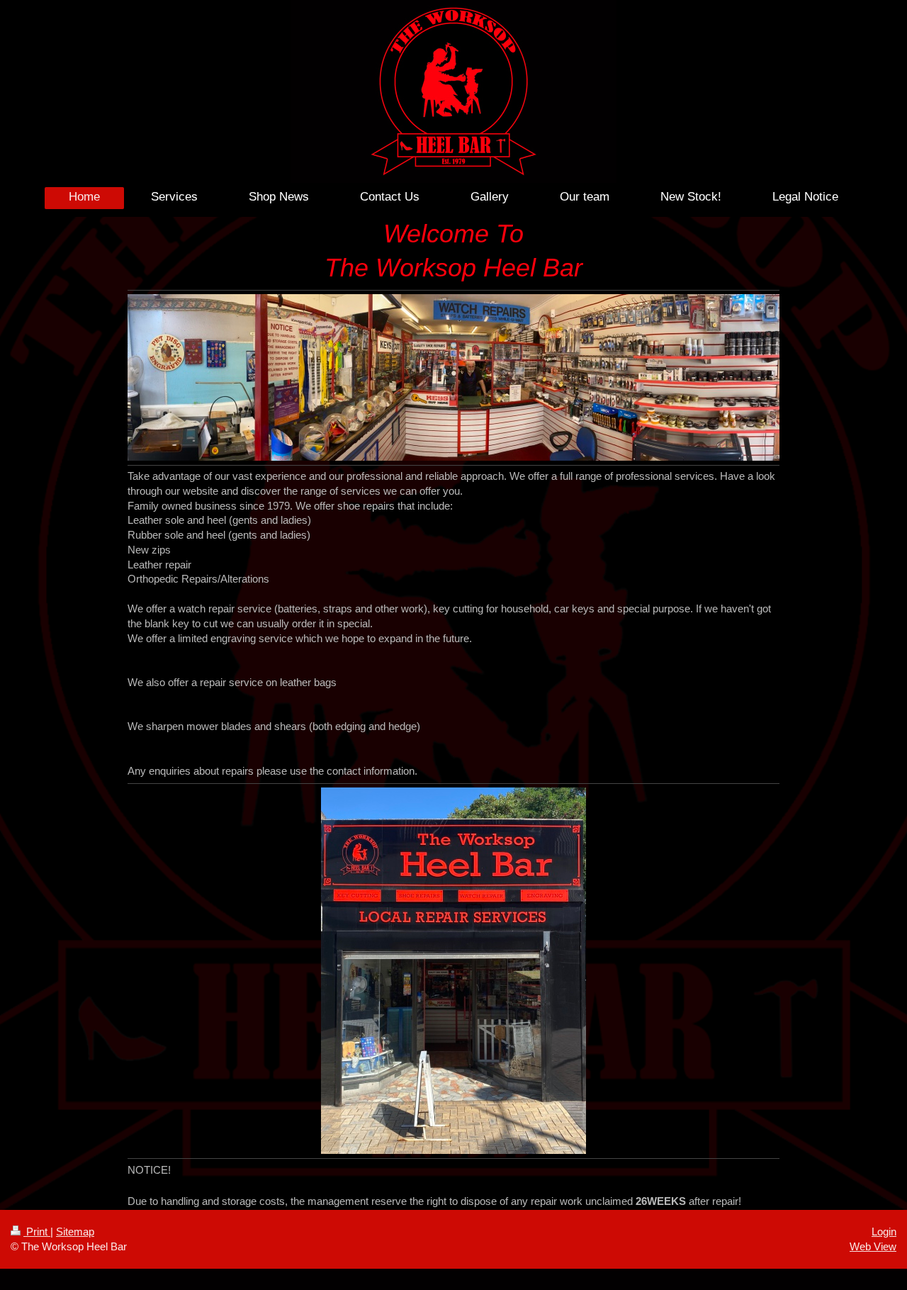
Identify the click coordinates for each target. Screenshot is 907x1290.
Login (884, 1232)
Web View (873, 1246)
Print (36, 1232)
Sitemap (75, 1232)
